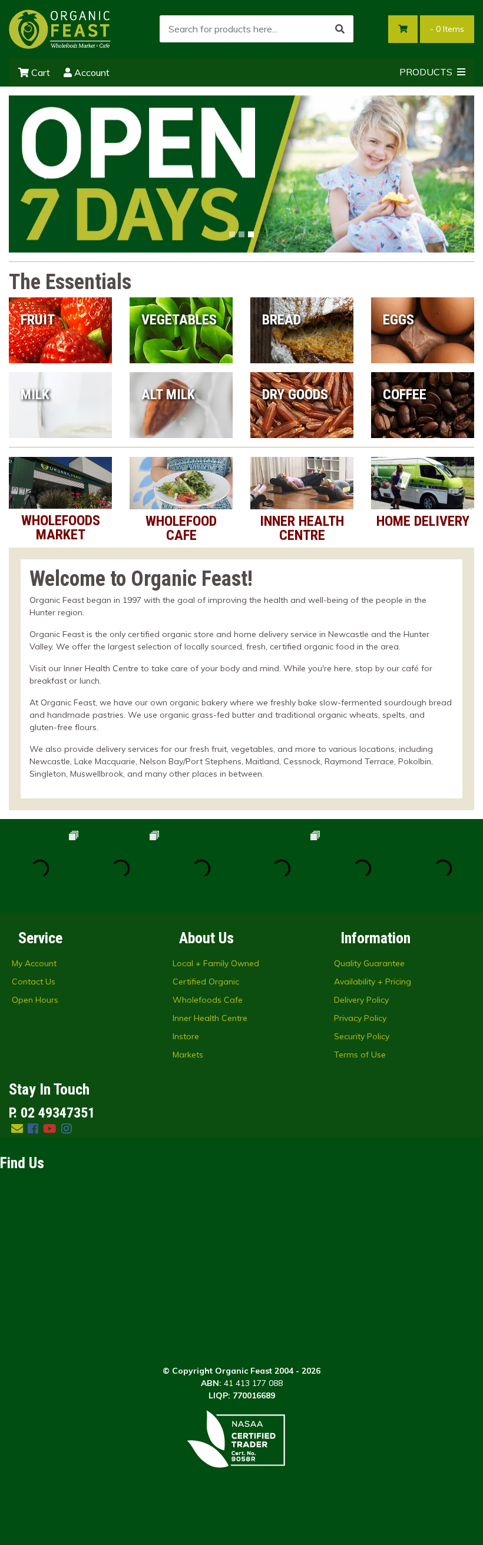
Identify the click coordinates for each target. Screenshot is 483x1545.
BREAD (281, 319)
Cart (39, 72)
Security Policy (361, 1036)
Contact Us (33, 981)
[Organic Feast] (60, 28)
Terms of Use (360, 1054)
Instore (186, 1036)
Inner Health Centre (210, 1018)
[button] (44, 174)
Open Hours (35, 999)
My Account (34, 963)
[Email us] (17, 1128)
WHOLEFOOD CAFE (181, 528)
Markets (188, 1054)
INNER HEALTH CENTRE (302, 528)
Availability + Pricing (372, 981)
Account (91, 72)
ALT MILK (168, 394)
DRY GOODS (295, 394)
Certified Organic (206, 981)
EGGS (398, 319)
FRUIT (38, 319)
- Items (447, 29)
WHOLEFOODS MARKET (60, 527)
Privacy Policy (360, 1018)
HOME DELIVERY (422, 521)
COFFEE (404, 394)
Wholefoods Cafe (208, 999)
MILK (35, 394)
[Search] (339, 28)
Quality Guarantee (369, 963)
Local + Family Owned (216, 963)
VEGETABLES (179, 319)
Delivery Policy (361, 999)
